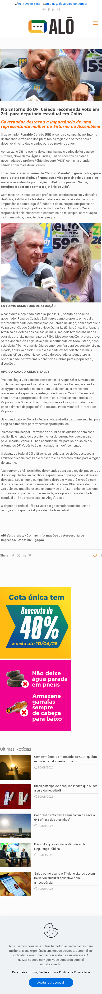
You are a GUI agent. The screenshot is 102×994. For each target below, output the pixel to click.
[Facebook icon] (49, 10)
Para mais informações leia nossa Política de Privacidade (51, 972)
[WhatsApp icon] (44, 10)
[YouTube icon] (53, 10)
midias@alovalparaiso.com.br (66, 3)
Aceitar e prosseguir (51, 982)
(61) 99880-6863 (29, 3)
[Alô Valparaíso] (51, 25)
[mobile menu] (96, 23)
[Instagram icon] (58, 10)
